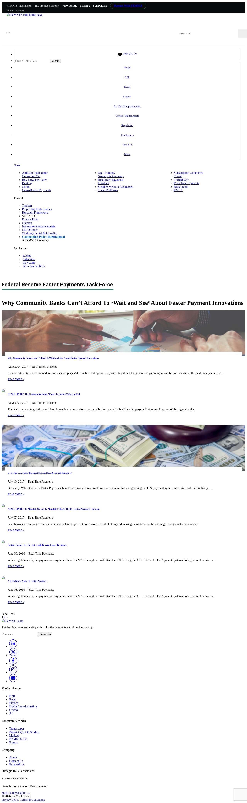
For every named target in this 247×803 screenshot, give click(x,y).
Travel (178, 176)
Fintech (127, 96)
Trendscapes (127, 135)
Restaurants (181, 186)
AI (11, 713)
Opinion (27, 223)
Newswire (70, 5)
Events (85, 5)
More (127, 154)
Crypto (13, 709)
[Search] (242, 33)
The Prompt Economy (47, 5)
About (10, 10)
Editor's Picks (30, 219)
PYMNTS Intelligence (19, 5)
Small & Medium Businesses (115, 186)
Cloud (26, 186)
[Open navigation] (8, 32)
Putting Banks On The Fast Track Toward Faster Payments (37, 545)
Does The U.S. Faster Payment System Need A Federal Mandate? (40, 473)
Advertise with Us (34, 266)
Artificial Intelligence (35, 172)
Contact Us (16, 761)
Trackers (27, 205)
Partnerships (16, 764)
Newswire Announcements (38, 226)
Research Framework (35, 212)
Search (55, 60)
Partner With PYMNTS (128, 5)
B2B (127, 77)
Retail (127, 86)
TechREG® (181, 179)
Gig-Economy (106, 172)
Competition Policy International (43, 236)
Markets (14, 735)
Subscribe (29, 259)
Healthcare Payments (111, 179)
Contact (20, 10)
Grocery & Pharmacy (111, 176)
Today (127, 67)
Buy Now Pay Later (34, 179)
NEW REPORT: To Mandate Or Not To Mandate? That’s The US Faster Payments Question (54, 509)
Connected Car (31, 176)
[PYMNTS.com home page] (24, 14)
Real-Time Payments (186, 183)
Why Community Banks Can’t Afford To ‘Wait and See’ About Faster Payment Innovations (53, 358)
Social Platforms (108, 190)
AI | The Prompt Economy (127, 106)
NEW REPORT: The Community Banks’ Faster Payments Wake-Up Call (44, 394)
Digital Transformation (23, 706)
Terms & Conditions (32, 799)
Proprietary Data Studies (37, 209)
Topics (17, 165)
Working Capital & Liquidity (39, 233)
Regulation (127, 125)
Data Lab (127, 144)
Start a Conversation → (16, 792)
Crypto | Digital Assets (127, 115)
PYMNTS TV (130, 53)
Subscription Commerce (188, 172)
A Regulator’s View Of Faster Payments (27, 581)
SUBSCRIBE (100, 5)
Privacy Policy (10, 799)
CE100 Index (30, 229)
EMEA (178, 190)
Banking (27, 183)
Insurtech (103, 183)
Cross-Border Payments (36, 190)
